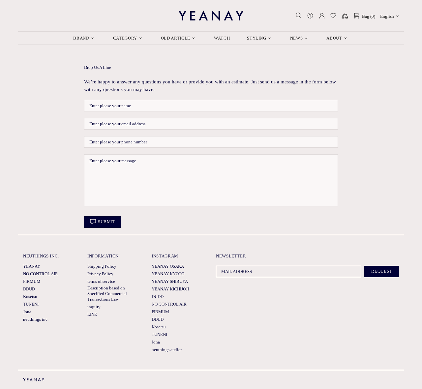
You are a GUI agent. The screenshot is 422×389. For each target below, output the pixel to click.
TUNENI (31, 304)
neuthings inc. (35, 319)
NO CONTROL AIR (40, 273)
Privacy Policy (100, 273)
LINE (92, 314)
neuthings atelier (167, 349)
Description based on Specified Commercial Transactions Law (107, 293)
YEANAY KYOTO (168, 273)
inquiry (94, 306)
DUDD (158, 296)
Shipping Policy (101, 266)
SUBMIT (106, 221)
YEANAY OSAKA (168, 266)
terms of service (101, 281)
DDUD (29, 288)
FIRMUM (32, 281)
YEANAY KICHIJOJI (170, 288)
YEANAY (211, 15)
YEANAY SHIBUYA (170, 281)
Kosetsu (30, 296)
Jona (27, 311)
